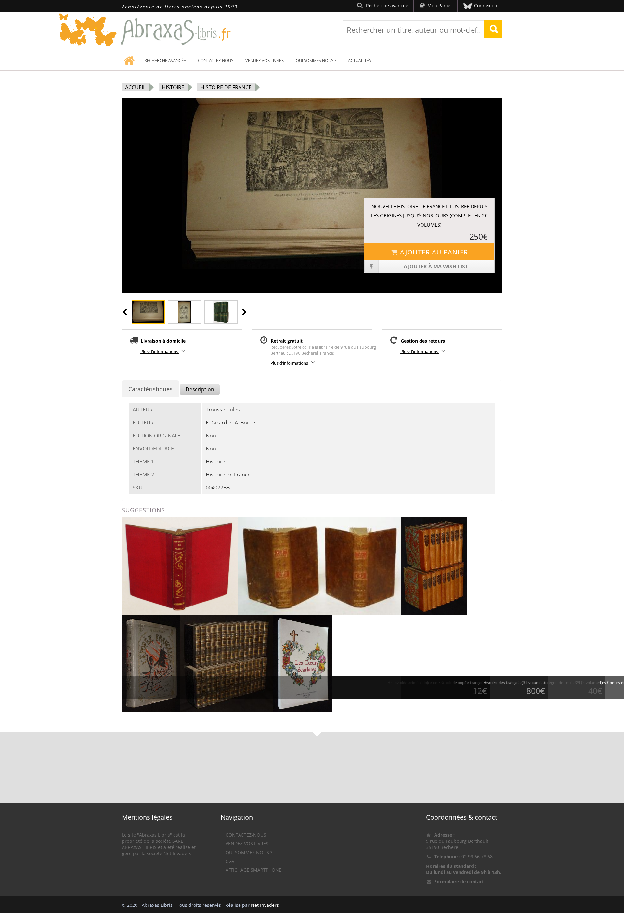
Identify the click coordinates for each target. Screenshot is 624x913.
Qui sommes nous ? (316, 60)
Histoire (173, 87)
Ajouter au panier (434, 252)
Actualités (359, 60)
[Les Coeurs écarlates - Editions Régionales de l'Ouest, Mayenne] (302, 663)
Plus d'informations (159, 351)
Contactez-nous (215, 60)
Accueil (135, 87)
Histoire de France (226, 87)
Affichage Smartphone (253, 870)
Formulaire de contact (459, 882)
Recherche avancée (165, 60)
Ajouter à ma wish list (436, 266)
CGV (230, 861)
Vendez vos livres (264, 60)
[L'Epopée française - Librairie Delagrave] (151, 663)
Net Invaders (265, 905)
